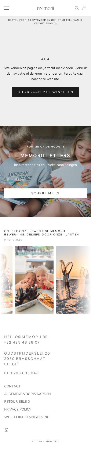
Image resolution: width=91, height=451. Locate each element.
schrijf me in (45, 193)
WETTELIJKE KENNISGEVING (27, 417)
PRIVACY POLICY (17, 409)
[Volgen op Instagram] (6, 430)
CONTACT (12, 386)
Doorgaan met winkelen (45, 92)
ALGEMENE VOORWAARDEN (27, 394)
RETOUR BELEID (17, 401)
